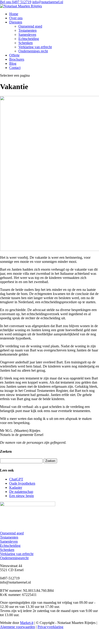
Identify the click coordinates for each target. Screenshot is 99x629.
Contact (14, 68)
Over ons (16, 18)
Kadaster (15, 487)
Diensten (15, 22)
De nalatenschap (21, 492)
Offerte (14, 55)
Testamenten (27, 30)
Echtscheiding (28, 39)
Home (13, 14)
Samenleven (27, 35)
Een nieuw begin (21, 496)
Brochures (16, 59)
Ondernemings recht (33, 51)
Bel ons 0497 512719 (15, 2)
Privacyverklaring (50, 627)
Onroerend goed (30, 26)
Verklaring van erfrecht (35, 47)
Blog (12, 63)
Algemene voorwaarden (17, 627)
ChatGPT (16, 479)
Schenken (25, 43)
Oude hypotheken (22, 483)
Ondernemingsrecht (14, 558)
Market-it (26, 623)
